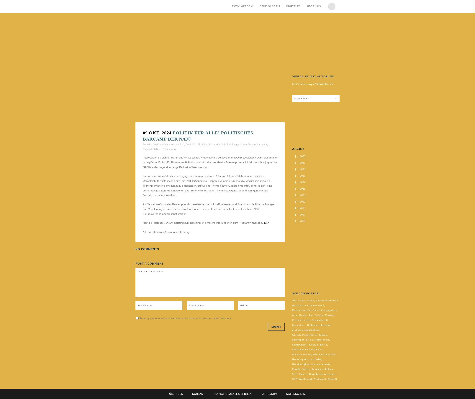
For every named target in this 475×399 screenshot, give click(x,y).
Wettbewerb (306, 379)
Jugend (323, 334)
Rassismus (318, 369)
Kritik (323, 344)
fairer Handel (300, 315)
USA (294, 379)
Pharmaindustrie (320, 364)
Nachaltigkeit (300, 359)
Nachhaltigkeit (301, 364)
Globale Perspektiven (304, 334)
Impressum (269, 394)
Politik (306, 369)
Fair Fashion (316, 315)
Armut (310, 300)
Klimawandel (300, 344)
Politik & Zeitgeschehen (234, 144)
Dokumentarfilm (301, 310)
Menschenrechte (301, 354)
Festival (330, 315)
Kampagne (298, 339)
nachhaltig (316, 359)
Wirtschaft (320, 379)
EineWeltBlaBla (151, 149)
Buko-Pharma (300, 305)
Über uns (176, 394)
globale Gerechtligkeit (305, 329)
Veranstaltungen (256, 144)
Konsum (314, 344)
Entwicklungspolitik (325, 310)
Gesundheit (299, 325)
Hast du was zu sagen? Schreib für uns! (312, 84)
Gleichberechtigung (318, 325)
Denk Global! (193, 144)
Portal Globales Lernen (233, 394)
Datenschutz (296, 394)
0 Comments (169, 149)
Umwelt (313, 374)
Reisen (329, 369)
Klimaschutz (322, 339)
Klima (309, 339)
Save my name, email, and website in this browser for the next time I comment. (185, 318)
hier (266, 222)
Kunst (319, 349)
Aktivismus (299, 300)
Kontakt (198, 394)
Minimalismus (321, 354)
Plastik (296, 369)
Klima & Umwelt (211, 144)
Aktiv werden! (176, 144)
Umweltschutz (328, 374)
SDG (294, 374)
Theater (303, 374)
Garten (306, 320)
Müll (334, 354)
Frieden (296, 320)
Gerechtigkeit (320, 320)
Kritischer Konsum (303, 349)
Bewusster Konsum (327, 300)
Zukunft (332, 379)
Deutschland (316, 305)
